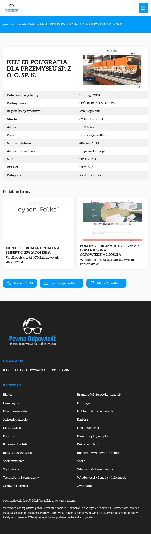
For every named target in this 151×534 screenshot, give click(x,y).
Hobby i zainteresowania (95, 411)
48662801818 (89, 143)
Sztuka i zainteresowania (95, 469)
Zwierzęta (84, 485)
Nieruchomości (88, 427)
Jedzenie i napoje (15, 419)
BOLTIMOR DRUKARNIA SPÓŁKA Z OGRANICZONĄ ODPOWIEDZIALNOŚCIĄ (110, 250)
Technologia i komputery (21, 477)
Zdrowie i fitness (15, 485)
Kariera (82, 419)
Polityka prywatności (31, 370)
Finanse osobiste (15, 411)
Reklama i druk (90, 175)
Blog (6, 370)
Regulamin (60, 370)
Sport (81, 461)
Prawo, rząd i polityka (93, 436)
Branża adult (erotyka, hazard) (99, 394)
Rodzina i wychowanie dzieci (98, 452)
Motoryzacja (12, 427)
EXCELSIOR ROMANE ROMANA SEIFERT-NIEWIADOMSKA (33, 250)
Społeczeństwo (13, 461)
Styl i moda (11, 469)
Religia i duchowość (17, 452)
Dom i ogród (11, 403)
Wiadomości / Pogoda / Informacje (102, 477)
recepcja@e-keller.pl (94, 135)
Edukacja (83, 403)
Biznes (8, 394)
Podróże (8, 436)
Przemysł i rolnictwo (18, 444)
